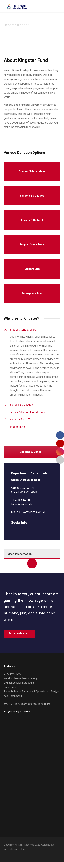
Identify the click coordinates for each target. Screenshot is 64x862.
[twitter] (29, 529)
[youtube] (11, 853)
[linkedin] (18, 529)
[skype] (24, 529)
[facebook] (12, 529)
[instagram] (35, 529)
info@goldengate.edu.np (17, 711)
